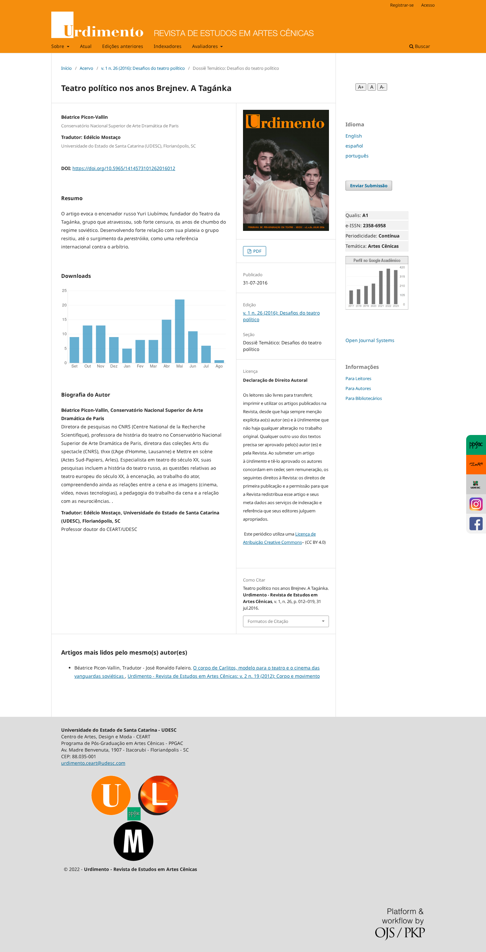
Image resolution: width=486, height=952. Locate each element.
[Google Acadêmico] (376, 308)
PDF (257, 251)
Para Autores (358, 388)
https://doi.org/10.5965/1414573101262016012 (123, 168)
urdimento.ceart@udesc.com (93, 763)
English (353, 136)
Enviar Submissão (368, 186)
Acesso (428, 5)
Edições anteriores (122, 46)
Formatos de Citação (268, 621)
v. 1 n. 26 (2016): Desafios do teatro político (143, 68)
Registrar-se (402, 5)
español (354, 146)
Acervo (86, 68)
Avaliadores (205, 46)
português (357, 155)
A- (382, 87)
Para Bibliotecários (363, 398)
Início (66, 68)
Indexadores (168, 46)
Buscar (422, 46)
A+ (361, 87)
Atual (86, 46)
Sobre (58, 46)
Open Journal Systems (369, 340)
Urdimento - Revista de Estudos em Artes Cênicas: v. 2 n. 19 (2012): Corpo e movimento (224, 676)
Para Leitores (358, 378)
